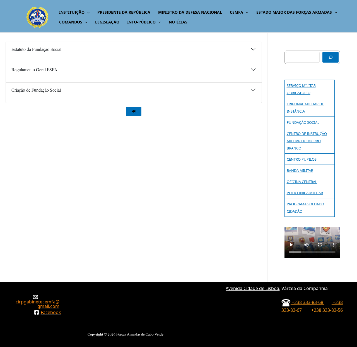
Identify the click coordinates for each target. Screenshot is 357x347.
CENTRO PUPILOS (302, 159)
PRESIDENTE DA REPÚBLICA (123, 12)
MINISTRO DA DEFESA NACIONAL (190, 12)
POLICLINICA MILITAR (305, 192)
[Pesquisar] (330, 57)
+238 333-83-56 (326, 310)
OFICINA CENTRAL (302, 181)
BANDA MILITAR (300, 170)
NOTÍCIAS (178, 22)
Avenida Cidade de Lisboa (252, 288)
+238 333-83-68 (307, 302)
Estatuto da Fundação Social (36, 49)
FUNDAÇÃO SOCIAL (303, 122)
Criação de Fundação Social (36, 90)
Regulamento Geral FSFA (34, 69)
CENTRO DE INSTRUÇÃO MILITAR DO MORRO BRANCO (307, 141)
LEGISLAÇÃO (107, 22)
